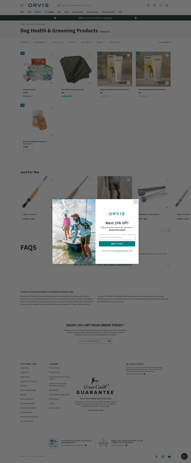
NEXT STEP (117, 243)
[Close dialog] (136, 202)
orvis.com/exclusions (120, 251)
